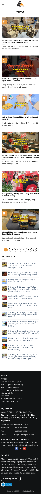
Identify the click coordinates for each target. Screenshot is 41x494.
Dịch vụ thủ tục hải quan (12, 390)
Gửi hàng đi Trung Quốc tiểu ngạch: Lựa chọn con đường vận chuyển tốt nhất (23, 315)
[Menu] (3, 3)
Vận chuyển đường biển (11, 382)
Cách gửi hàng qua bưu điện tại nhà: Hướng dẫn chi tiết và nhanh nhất (19, 233)
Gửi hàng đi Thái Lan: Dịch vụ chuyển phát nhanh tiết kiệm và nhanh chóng (22, 347)
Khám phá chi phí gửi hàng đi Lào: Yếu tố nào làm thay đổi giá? (23, 339)
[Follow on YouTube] (24, 448)
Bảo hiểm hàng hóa (9, 401)
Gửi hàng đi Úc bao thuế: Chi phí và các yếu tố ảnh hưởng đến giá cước (23, 332)
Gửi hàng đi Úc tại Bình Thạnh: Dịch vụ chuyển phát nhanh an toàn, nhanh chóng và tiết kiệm (23, 357)
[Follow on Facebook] (16, 448)
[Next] (35, 249)
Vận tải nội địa (7, 393)
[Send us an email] (20, 448)
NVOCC (4, 379)
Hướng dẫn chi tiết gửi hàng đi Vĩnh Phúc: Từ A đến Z (20, 118)
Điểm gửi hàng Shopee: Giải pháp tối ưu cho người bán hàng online (20, 80)
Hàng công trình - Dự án (11, 398)
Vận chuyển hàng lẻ (10, 387)
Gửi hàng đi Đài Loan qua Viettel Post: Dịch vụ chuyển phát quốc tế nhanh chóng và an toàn (20, 156)
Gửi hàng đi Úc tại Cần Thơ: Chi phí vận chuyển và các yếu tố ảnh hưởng (23, 324)
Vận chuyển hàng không (12, 385)
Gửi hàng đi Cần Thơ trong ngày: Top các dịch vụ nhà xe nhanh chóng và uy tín (20, 41)
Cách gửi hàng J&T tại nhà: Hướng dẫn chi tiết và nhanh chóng (20, 195)
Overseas (5, 396)
